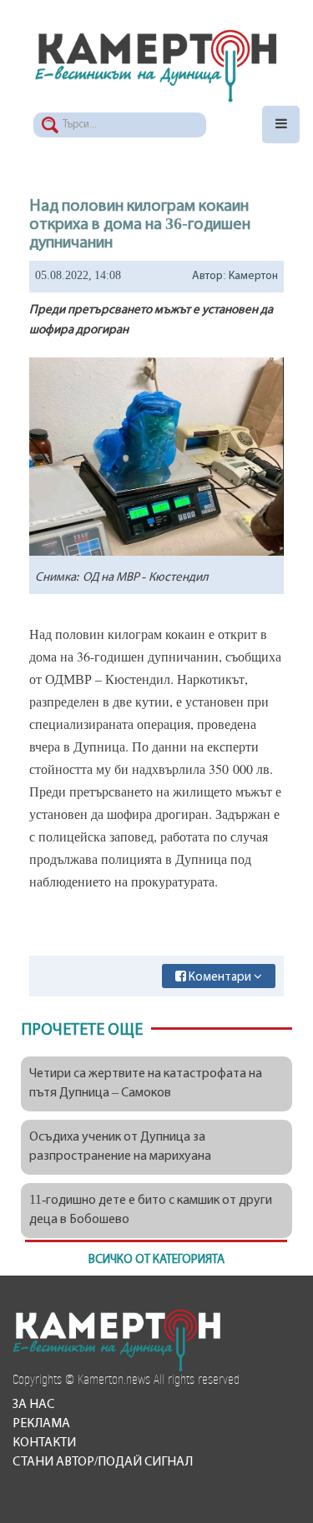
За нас (33, 1404)
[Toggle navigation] (281, 124)
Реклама (41, 1424)
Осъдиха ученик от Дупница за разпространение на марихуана (120, 1147)
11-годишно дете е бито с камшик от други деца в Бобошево (150, 1210)
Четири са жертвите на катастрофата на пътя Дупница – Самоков (145, 1083)
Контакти (44, 1443)
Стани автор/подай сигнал (103, 1462)
